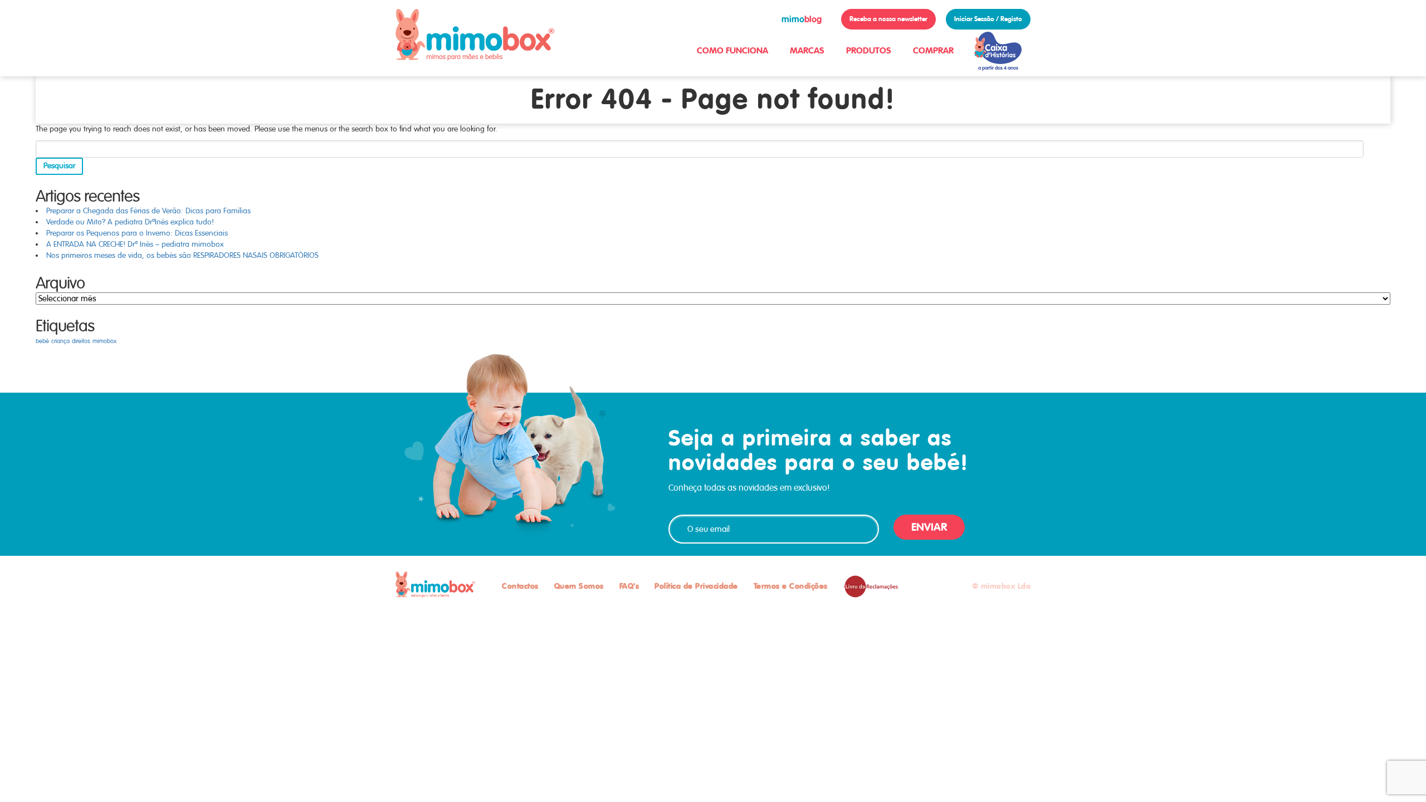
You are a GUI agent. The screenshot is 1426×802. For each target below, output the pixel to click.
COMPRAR (933, 50)
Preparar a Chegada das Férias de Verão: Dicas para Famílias (148, 211)
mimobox (104, 341)
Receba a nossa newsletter (888, 18)
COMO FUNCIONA (732, 50)
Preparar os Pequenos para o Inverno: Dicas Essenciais (137, 233)
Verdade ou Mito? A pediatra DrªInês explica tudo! (130, 222)
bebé (42, 341)
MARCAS (807, 50)
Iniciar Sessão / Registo (988, 18)
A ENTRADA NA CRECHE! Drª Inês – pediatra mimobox (135, 244)
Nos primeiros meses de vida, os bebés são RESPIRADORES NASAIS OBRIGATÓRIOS (182, 255)
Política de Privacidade (696, 586)
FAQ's (629, 586)
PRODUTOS (868, 50)
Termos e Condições (791, 586)
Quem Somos (579, 586)
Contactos (520, 586)
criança (60, 341)
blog (802, 19)
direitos (81, 341)
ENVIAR (929, 527)
